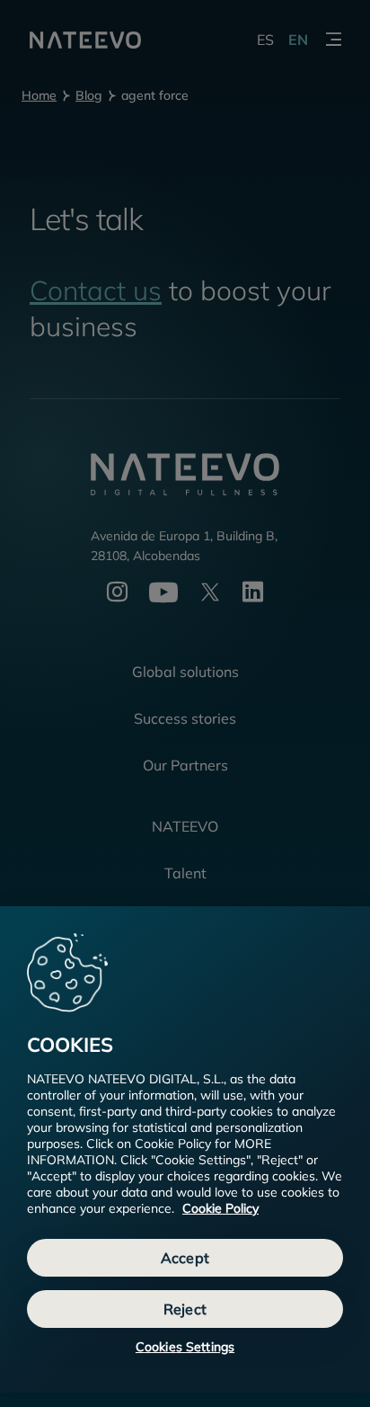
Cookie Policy (220, 1208)
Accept (185, 1258)
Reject (185, 1309)
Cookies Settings (185, 1347)
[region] (185, 1149)
